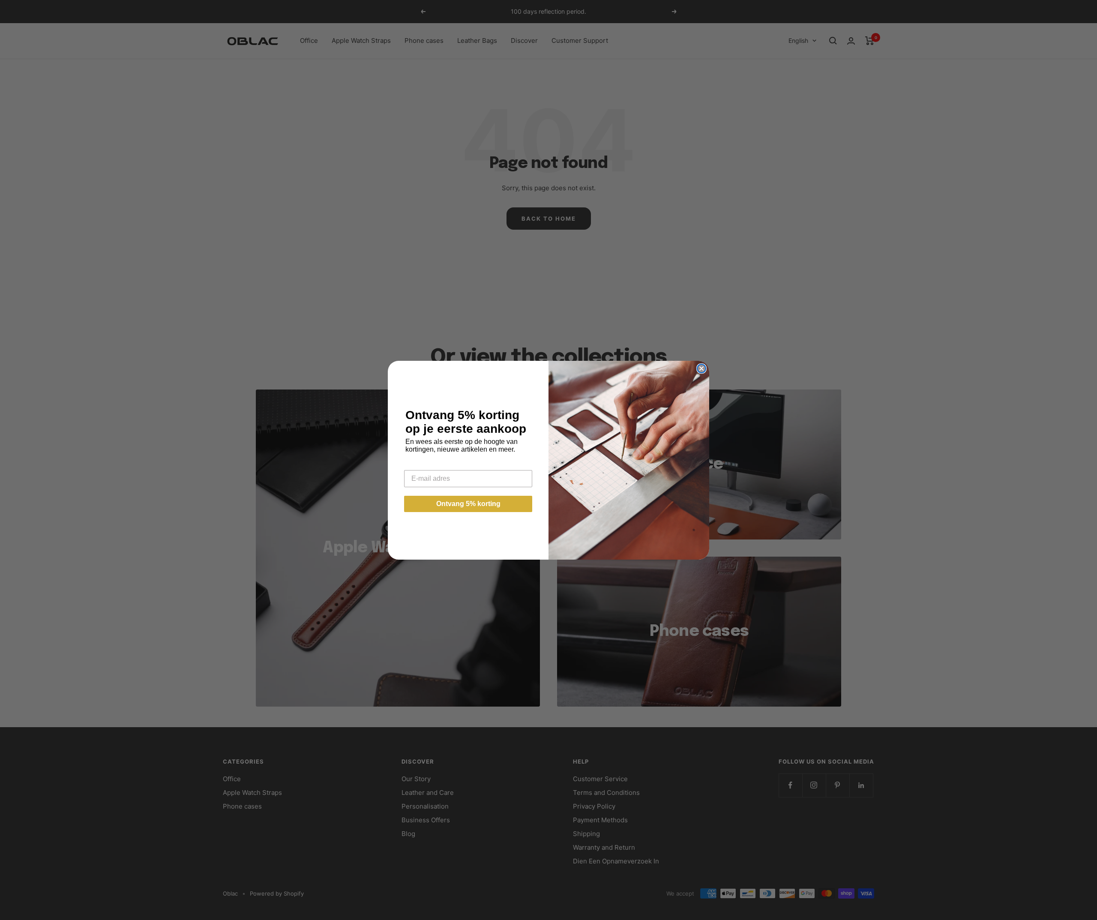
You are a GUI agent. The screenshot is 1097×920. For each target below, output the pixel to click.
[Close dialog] (701, 368)
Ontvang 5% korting (468, 503)
